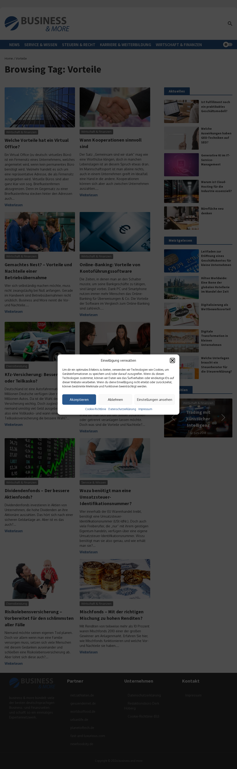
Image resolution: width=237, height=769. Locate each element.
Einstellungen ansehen (154, 399)
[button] (172, 360)
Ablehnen (115, 399)
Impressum (145, 409)
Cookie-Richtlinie (95, 409)
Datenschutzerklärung (122, 409)
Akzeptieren (79, 399)
